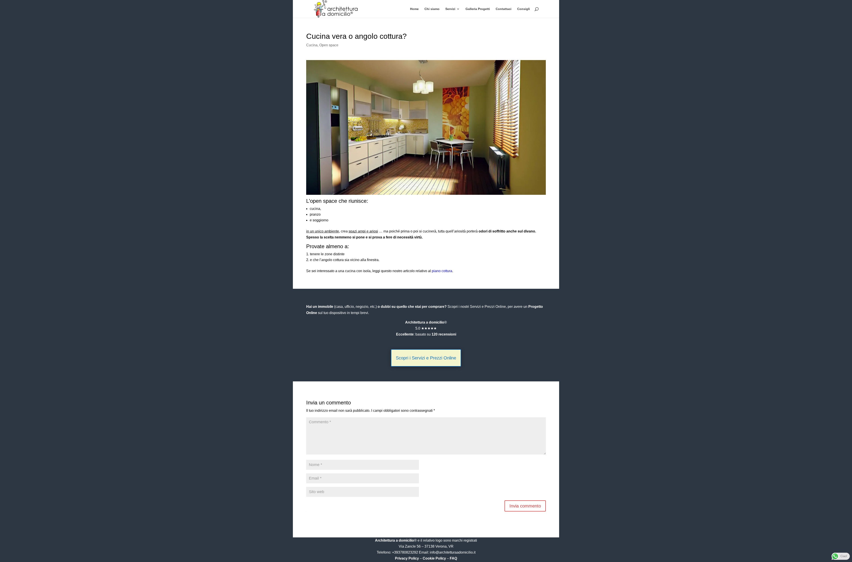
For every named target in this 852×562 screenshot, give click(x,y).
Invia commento (525, 505)
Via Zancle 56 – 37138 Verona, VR (426, 546)
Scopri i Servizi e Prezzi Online (426, 357)
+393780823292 (405, 552)
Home (414, 9)
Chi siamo (432, 9)
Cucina (312, 45)
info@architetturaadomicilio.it (452, 552)
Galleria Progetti (477, 9)
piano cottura (442, 271)
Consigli (523, 9)
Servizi (450, 9)
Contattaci (503, 9)
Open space (328, 45)
